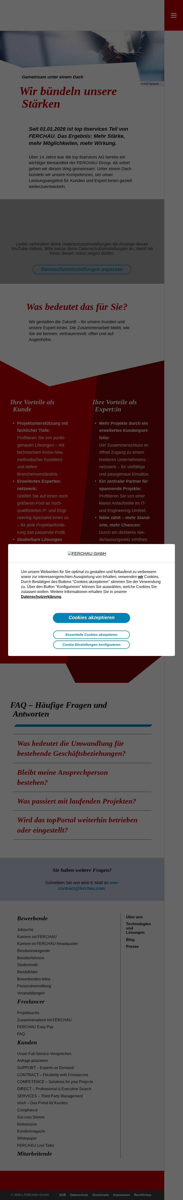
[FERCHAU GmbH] (91, 553)
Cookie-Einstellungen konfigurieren (91, 644)
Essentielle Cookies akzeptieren (91, 634)
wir (140, 576)
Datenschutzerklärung (41, 596)
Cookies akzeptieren (92, 617)
